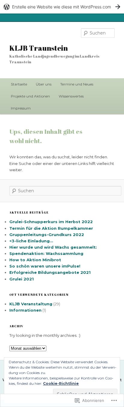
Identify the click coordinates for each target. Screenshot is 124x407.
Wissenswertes (71, 96)
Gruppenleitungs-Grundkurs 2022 (46, 234)
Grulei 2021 (21, 279)
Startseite (19, 84)
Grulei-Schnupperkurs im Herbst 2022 (51, 221)
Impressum (21, 108)
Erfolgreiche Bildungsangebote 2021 (50, 272)
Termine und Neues (76, 84)
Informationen (25, 310)
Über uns (43, 84)
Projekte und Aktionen (30, 96)
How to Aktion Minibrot (35, 259)
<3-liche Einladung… (31, 240)
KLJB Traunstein (38, 48)
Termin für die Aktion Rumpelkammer (51, 228)
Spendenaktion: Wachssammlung (46, 253)
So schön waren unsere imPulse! (44, 266)
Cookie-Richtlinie (61, 383)
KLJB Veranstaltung (30, 303)
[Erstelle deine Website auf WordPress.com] (62, 6)
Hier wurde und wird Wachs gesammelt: (53, 247)
